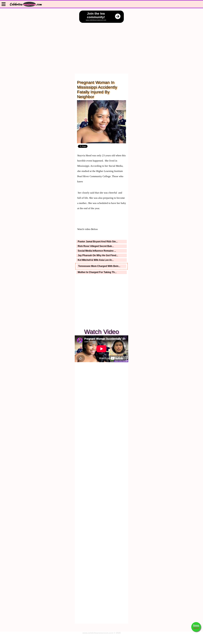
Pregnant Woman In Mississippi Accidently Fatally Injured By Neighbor (97, 89)
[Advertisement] (101, 45)
